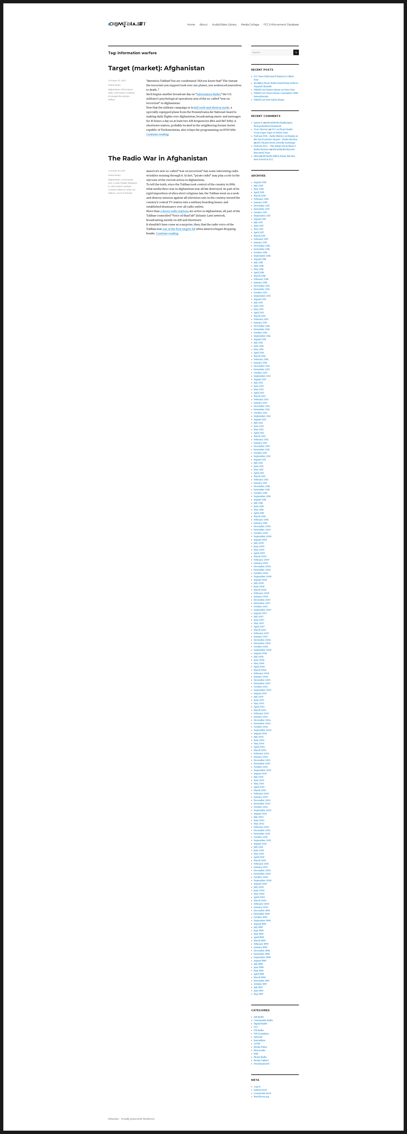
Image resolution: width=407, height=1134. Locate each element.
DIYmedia (113, 1119)
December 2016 (262, 245)
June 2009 (259, 546)
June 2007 (259, 620)
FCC (256, 1027)
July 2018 (258, 185)
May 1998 (258, 970)
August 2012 (260, 419)
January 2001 (260, 867)
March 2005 (260, 710)
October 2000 (261, 877)
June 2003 (259, 780)
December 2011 (262, 446)
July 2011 (258, 463)
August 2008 (260, 580)
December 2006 (262, 640)
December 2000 (262, 870)
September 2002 (262, 810)
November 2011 (261, 449)
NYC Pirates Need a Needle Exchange (276, 142)
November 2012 (262, 409)
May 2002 (259, 823)
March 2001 (260, 860)
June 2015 (259, 306)
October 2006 (261, 646)
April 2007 (259, 626)
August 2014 (260, 339)
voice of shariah (124, 193)
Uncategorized (261, 1063)
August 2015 (260, 299)
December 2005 (262, 680)
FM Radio (259, 1030)
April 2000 (259, 897)
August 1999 (260, 924)
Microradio (259, 1050)
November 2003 (262, 763)
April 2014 (259, 352)
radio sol (131, 189)
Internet (258, 1037)
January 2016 (260, 282)
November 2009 (262, 529)
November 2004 (262, 723)
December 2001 (262, 830)
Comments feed (262, 1093)
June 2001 (259, 850)
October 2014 (260, 332)
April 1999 (259, 937)
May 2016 (258, 269)
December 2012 (262, 406)
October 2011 (260, 453)
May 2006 (259, 663)
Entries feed (260, 1090)
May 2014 (259, 349)
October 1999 (260, 917)
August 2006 (260, 653)
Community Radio (263, 1020)
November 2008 (262, 570)
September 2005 (262, 690)
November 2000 (262, 873)
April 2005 (259, 706)
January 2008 (261, 596)
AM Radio (259, 1017)
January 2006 (261, 676)
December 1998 (262, 950)
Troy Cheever (261, 129)
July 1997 (258, 987)
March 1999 (260, 940)
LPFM (257, 1043)
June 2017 (258, 225)
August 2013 (260, 379)
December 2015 (262, 286)
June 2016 (259, 266)
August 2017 (260, 219)
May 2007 (259, 623)
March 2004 (260, 750)
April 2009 (259, 553)
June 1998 (259, 967)
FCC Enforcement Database (281, 24)
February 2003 (261, 793)
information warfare (124, 92)
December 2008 (262, 566)
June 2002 (259, 820)
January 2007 (261, 636)
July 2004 (259, 737)
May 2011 (258, 469)
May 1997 (258, 994)
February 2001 (261, 863)
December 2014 (262, 326)
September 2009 (262, 536)
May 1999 (258, 934)
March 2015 (260, 316)
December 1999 (262, 910)
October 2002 (261, 807)
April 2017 (259, 232)
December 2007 (262, 600)
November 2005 (262, 683)
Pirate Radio (114, 85)
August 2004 (260, 733)
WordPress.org (261, 1096)
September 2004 (263, 730)
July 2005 (258, 696)
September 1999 (262, 920)
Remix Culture (261, 1060)
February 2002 (261, 827)
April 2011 (259, 473)
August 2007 (260, 613)
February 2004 (261, 753)
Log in (257, 1086)
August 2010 (260, 499)
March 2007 (260, 630)
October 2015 (260, 292)
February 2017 (261, 239)
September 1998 (262, 957)
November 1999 (262, 914)
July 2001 (258, 847)
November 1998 (262, 954)
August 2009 (260, 539)
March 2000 (260, 900)
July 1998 (258, 964)
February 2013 (261, 399)
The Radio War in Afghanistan (157, 158)
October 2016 (260, 252)
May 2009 (259, 549)
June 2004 (259, 740)
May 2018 (259, 189)
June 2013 (259, 386)
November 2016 (262, 249)
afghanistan (114, 89)
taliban (111, 99)
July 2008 (259, 583)
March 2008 (260, 590)
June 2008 (259, 586)
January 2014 (260, 362)
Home (191, 24)
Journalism (259, 1040)
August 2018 (260, 182)
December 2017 (262, 205)
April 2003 (259, 787)
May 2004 (259, 743)
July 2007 (258, 616)
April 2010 (259, 513)
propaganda (114, 96)
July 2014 (258, 342)
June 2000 (259, 890)
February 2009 (261, 559)
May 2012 (259, 429)
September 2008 (262, 576)
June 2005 (259, 700)
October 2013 (260, 372)
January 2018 (260, 202)
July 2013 (258, 382)
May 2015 (258, 309)
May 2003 (259, 783)
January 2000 (261, 907)
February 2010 (261, 519)
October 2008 (261, 573)
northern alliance (117, 189)
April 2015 (259, 312)
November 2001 (262, 833)
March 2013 (260, 396)
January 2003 (261, 797)
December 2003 (262, 760)
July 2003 (258, 777)
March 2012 (260, 436)
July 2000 (259, 887)
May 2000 (259, 894)
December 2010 (262, 486)
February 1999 (261, 944)
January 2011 (260, 483)
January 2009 (261, 563)
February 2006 (261, 673)
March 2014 (260, 356)
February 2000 (261, 904)
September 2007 (262, 610)
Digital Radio (260, 1023)
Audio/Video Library (224, 24)
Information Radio (208, 94)
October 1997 (260, 984)
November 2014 (262, 329)
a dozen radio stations (174, 211)
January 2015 (260, 322)
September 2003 (262, 770)
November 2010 (262, 489)
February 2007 (261, 633)
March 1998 (260, 977)
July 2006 (259, 656)
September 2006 (262, 650)
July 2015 (258, 302)
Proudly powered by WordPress (137, 1119)
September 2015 (262, 296)
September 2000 (263, 880)
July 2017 (258, 222)
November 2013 (262, 369)
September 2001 (262, 840)
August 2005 (260, 693)
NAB (256, 1053)
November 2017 (261, 209)
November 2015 (262, 289)
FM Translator (261, 1033)
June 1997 (258, 990)
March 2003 (260, 790)
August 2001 (260, 843)
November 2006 (262, 643)
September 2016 (262, 256)
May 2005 (259, 703)
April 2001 (259, 857)
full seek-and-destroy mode (211, 107)
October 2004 (261, 727)
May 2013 (259, 389)
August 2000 (260, 884)
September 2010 (262, 496)
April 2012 (259, 433)
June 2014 (259, 346)
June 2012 (259, 426)
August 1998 (260, 960)
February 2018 (261, 199)
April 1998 (259, 974)
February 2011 (261, 479)
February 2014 (261, 359)
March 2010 (260, 516)
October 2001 (260, 837)
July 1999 (258, 927)
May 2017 (258, 229)
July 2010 (258, 503)
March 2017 (259, 235)
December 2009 (262, 526)
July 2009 (259, 543)
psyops (125, 96)
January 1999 (260, 947)
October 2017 (260, 212)
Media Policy (260, 1047)
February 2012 (261, 439)
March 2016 (260, 276)
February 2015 (261, 319)
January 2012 (260, 443)
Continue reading (157, 134)
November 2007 (262, 603)
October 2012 (260, 413)
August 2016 (260, 259)
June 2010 (259, 506)
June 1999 (259, 930)
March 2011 (259, 476)
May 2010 (259, 509)
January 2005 (261, 716)
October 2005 (261, 686)
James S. (258, 122)
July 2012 (258, 423)
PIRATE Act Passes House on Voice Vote (274, 89)
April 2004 (259, 747)
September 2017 (262, 215)
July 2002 (259, 817)
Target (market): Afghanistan (156, 68)
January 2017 (260, 242)
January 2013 (260, 402)
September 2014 (262, 336)
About (204, 24)
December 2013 (262, 366)
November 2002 (262, 803)
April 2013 (259, 392)
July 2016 (258, 262)
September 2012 (262, 416)
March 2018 (260, 195)
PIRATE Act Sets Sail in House (269, 99)
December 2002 (262, 800)
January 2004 (261, 757)
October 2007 (261, 606)
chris (256, 156)
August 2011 (260, 459)
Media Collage (250, 24)
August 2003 (260, 773)
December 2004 (262, 720)
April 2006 (259, 666)
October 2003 (261, 767)
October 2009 (261, 533)
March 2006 (260, 670)
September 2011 (262, 456)
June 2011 (258, 466)
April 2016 (259, 272)
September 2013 (262, 376)
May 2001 (259, 853)
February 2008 (261, 593)
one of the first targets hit (178, 228)
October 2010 (260, 493)
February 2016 (261, 279)
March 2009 (260, 556)
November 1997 (261, 980)
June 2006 (259, 660)
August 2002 (260, 813)
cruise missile (120, 183)
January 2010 (260, 523)
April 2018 (259, 192)
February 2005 (261, 713)
